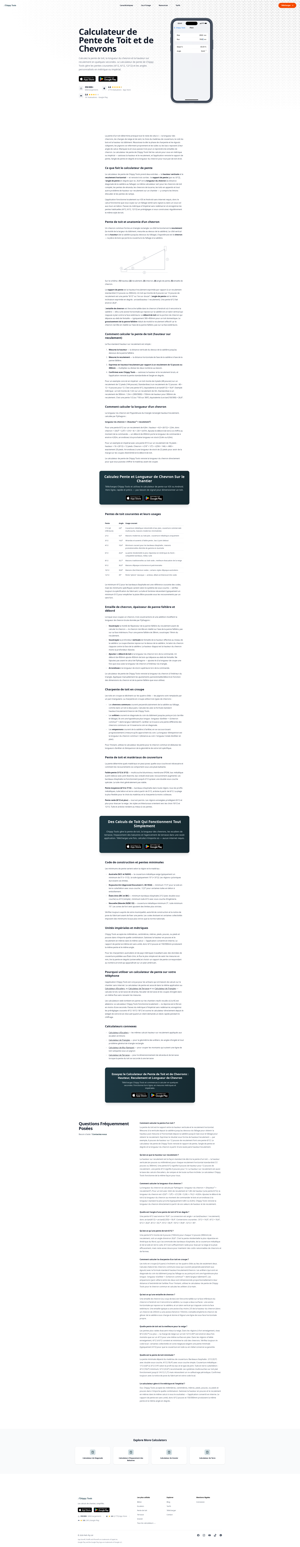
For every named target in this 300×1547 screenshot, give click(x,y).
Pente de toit (142, 1510)
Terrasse (140, 1514)
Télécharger (286, 5)
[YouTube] (209, 1535)
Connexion (200, 1502)
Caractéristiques (126, 5)
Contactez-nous (99, 1134)
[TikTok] (215, 1535)
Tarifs (178, 5)
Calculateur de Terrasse (138, 988)
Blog (168, 1502)
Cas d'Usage (146, 5)
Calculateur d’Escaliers (115, 988)
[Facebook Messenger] (220, 1535)
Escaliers (140, 1506)
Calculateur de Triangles (165, 988)
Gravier (140, 1519)
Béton (139, 1502)
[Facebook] (198, 1535)
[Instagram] (203, 1535)
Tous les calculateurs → (146, 1523)
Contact (170, 1514)
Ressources (163, 5)
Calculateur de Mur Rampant (121, 1047)
